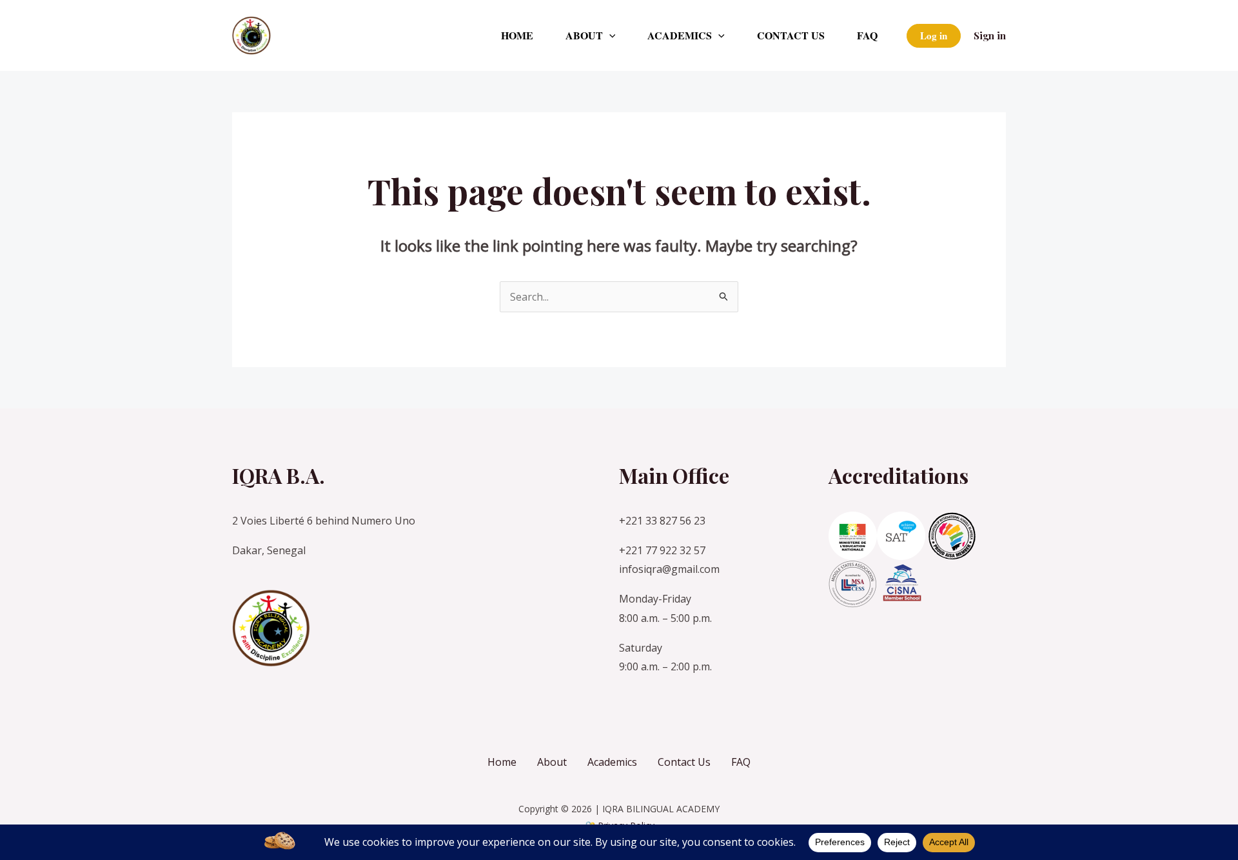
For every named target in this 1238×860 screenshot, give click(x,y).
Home (517, 35)
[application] (609, 35)
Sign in (990, 35)
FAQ (867, 35)
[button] (934, 36)
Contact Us (791, 35)
